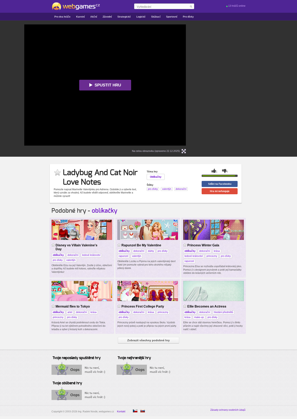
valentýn (71, 260)
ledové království (91, 255)
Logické (140, 16)
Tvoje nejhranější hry (134, 358)
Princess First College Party (142, 306)
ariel (69, 312)
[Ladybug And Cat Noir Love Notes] (142, 410)
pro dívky (58, 260)
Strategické (124, 16)
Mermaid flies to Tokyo (73, 306)
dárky (151, 251)
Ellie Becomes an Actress (206, 306)
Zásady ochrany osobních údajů (227, 409)
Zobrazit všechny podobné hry (148, 340)
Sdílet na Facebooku (219, 184)
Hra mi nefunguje (220, 191)
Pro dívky (188, 16)
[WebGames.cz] (76, 6)
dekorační (72, 255)
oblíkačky (104, 211)
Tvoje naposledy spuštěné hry (77, 358)
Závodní (107, 16)
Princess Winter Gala (203, 245)
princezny (211, 256)
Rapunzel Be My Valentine (141, 245)
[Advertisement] (242, 85)
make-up (199, 317)
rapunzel (123, 256)
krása (217, 251)
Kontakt (121, 411)
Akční (93, 16)
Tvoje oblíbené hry (67, 383)
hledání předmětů (223, 312)
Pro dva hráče (62, 16)
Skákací (155, 16)
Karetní (80, 16)
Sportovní (171, 16)
